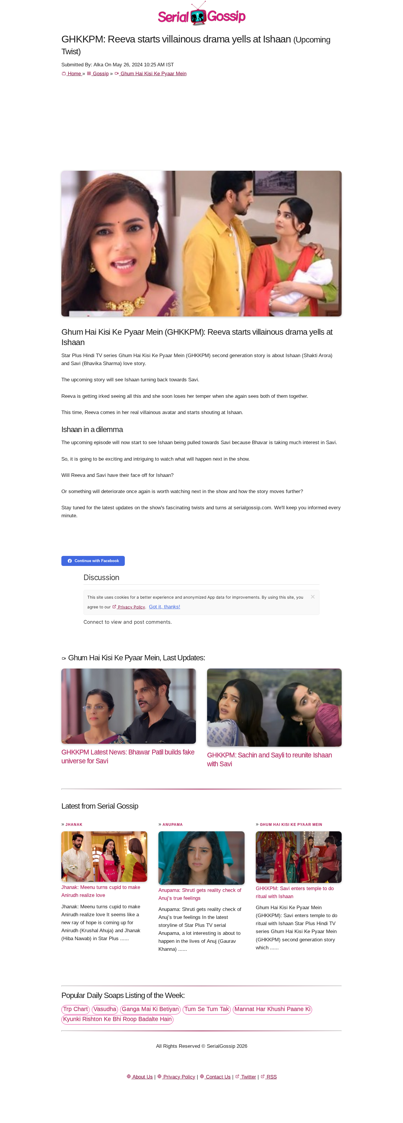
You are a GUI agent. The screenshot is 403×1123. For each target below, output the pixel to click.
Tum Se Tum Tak (206, 1009)
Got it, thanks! (164, 607)
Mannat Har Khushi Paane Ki (272, 1009)
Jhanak (74, 824)
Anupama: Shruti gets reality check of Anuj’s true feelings (199, 894)
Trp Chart (75, 1009)
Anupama (173, 824)
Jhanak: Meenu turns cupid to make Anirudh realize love (100, 891)
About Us (142, 1077)
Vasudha (105, 1009)
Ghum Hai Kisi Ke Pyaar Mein (152, 73)
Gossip (100, 73)
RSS (271, 1077)
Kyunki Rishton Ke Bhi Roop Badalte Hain (117, 1019)
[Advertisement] (201, 126)
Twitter (248, 1077)
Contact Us (217, 1077)
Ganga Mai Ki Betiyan (150, 1009)
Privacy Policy (131, 607)
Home (74, 73)
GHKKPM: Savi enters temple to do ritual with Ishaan (295, 892)
